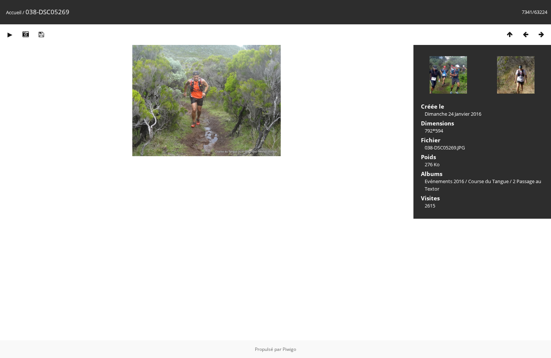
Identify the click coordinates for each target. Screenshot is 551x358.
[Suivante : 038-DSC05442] (541, 34)
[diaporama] (10, 34)
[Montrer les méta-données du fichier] (25, 34)
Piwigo (289, 349)
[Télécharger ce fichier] (41, 34)
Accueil (13, 12)
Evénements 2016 (444, 181)
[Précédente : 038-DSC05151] (525, 34)
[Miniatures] (510, 34)
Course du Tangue (488, 181)
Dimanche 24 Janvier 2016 (453, 113)
